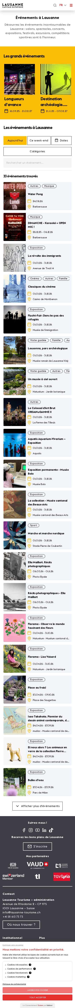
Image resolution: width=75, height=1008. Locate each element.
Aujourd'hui (15, 140)
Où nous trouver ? (21, 924)
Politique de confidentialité (14, 984)
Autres (34, 186)
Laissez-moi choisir (37, 990)
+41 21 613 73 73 (13, 916)
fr (61, 5)
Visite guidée (38, 340)
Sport (33, 525)
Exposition (36, 248)
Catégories (37, 151)
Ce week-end (39, 140)
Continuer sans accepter (13, 945)
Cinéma (34, 278)
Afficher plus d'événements (40, 806)
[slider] (37, 90)
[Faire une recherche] (55, 5)
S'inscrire (40, 846)
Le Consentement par (37, 1005)
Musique (49, 186)
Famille (63, 278)
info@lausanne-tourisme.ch (21, 912)
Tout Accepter (37, 997)
